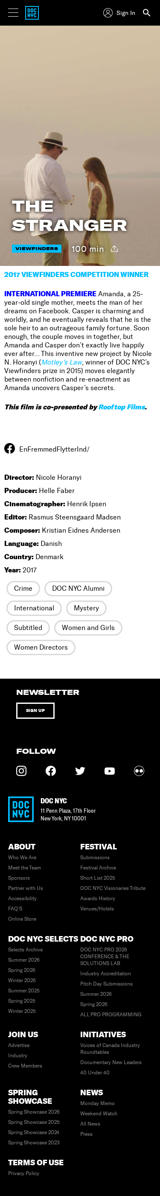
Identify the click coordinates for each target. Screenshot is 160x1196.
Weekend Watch (98, 1114)
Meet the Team (24, 868)
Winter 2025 (22, 1011)
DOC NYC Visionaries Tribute (112, 888)
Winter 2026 (22, 980)
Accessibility (22, 898)
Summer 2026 (24, 960)
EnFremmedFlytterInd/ (54, 449)
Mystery (86, 608)
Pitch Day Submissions (106, 984)
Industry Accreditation (105, 974)
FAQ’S (15, 909)
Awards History (97, 898)
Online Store (22, 919)
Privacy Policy (23, 1173)
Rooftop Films (121, 407)
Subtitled (28, 628)
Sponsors (19, 878)
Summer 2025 (24, 991)
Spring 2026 (21, 970)
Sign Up (35, 710)
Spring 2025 (21, 1001)
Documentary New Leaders (111, 1062)
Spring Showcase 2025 (34, 1122)
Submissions (95, 858)
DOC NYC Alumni (78, 588)
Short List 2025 (97, 878)
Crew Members (25, 1066)
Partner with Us (25, 888)
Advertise (18, 1045)
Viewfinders (36, 248)
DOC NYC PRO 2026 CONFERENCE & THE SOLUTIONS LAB (104, 956)
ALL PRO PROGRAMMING (111, 1015)
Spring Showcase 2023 (34, 1143)
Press (86, 1134)
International (34, 608)
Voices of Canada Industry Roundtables (110, 1048)
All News (90, 1124)
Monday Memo (97, 1103)
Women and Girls (88, 628)
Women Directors (41, 647)
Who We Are (22, 858)
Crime (23, 588)
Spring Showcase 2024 (33, 1132)
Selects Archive (25, 950)
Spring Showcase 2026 (34, 1112)
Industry (17, 1056)
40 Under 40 (95, 1073)
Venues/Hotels (97, 909)
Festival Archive (98, 868)
